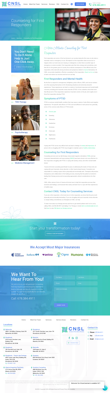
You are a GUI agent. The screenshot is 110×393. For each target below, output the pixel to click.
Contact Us (64, 4)
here (48, 208)
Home (25, 4)
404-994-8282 (11, 373)
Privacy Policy (63, 389)
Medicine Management (24, 163)
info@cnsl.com (99, 339)
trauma (86, 70)
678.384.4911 (99, 5)
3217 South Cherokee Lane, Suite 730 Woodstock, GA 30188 (43, 332)
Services (44, 4)
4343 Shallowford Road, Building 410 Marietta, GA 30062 (43, 340)
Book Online (80, 4)
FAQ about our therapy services (63, 208)
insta (76, 338)
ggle (73, 338)
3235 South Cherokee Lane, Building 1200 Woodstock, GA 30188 (13, 341)
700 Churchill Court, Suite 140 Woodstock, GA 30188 (13, 350)
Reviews (52, 4)
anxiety (83, 146)
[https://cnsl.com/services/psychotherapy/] (49, 208)
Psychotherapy (21, 132)
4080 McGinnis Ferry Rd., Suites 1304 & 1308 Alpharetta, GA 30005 (40, 371)
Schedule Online (74, 343)
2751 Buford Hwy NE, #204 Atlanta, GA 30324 (13, 370)
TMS (88, 156)
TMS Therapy (20, 102)
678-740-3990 (39, 375)
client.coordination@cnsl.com (89, 206)
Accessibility (71, 389)
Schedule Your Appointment (24, 67)
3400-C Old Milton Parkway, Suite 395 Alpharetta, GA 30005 (15, 332)
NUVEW (37, 389)
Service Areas (61, 320)
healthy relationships (89, 148)
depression (91, 146)
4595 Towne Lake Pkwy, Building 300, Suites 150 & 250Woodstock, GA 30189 (15, 359)
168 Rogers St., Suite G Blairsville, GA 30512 (39, 350)
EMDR (72, 158)
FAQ (58, 4)
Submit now (61, 305)
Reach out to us (89, 72)
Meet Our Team (34, 4)
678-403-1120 (11, 363)
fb (69, 338)
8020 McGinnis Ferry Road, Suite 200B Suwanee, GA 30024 (43, 358)
